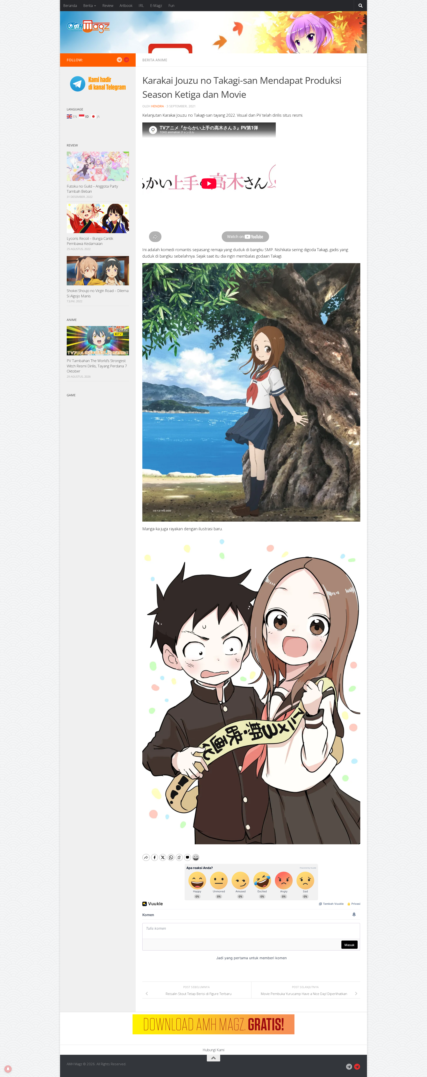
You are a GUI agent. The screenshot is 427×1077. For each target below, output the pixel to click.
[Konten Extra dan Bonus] (119, 59)
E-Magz (156, 5)
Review (107, 5)
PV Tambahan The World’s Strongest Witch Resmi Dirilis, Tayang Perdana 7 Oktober (97, 366)
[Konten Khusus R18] (126, 59)
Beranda (70, 5)
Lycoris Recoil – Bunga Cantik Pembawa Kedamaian (90, 241)
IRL (141, 5)
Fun (171, 5)
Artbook (126, 5)
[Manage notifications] (8, 1069)
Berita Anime (154, 60)
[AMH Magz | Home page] (88, 26)
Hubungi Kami (213, 1049)
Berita (88, 5)
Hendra (157, 106)
